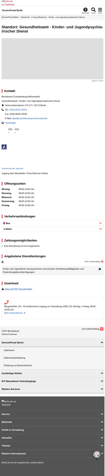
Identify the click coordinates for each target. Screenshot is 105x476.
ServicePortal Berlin (10, 17)
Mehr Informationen (13, 313)
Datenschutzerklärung (14, 358)
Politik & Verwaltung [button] (13, 430)
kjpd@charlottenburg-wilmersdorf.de (29, 118)
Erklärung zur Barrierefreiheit (18, 365)
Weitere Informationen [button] (14, 453)
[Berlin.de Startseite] (10, 403)
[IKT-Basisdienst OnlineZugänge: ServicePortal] (14, 332)
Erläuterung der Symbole (12, 168)
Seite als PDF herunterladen (18, 289)
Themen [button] (6, 445)
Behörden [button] (7, 422)
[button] (52, 223)
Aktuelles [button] (7, 438)
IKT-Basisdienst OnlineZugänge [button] (19, 381)
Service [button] (6, 414)
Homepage (10, 123)
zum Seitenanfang (90, 329)
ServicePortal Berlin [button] (13, 342)
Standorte (25, 17)
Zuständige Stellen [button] (12, 373)
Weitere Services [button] (11, 389)
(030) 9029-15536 (18, 110)
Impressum (9, 350)
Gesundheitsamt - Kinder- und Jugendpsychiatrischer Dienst (59, 17)
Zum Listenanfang (92, 261)
